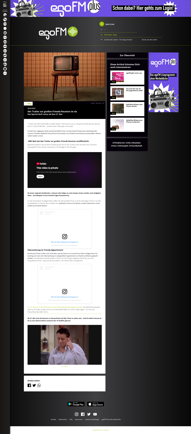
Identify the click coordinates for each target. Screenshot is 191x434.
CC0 (103, 103)
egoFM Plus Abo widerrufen (111, 419)
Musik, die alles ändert (149, 40)
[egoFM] (58, 39)
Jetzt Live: (110, 24)
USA (129, 143)
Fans (114, 146)
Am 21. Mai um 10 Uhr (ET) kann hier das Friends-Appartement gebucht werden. (55, 307)
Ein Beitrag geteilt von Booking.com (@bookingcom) (64, 300)
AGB (70, 419)
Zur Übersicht (127, 55)
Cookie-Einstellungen (92, 419)
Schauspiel (123, 146)
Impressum (79, 419)
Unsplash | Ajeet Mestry (96, 103)
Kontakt (53, 419)
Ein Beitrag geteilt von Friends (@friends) (65, 245)
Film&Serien (119, 143)
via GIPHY (64, 367)
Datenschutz (62, 419)
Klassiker (137, 143)
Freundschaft (136, 146)
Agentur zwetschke (103, 430)
